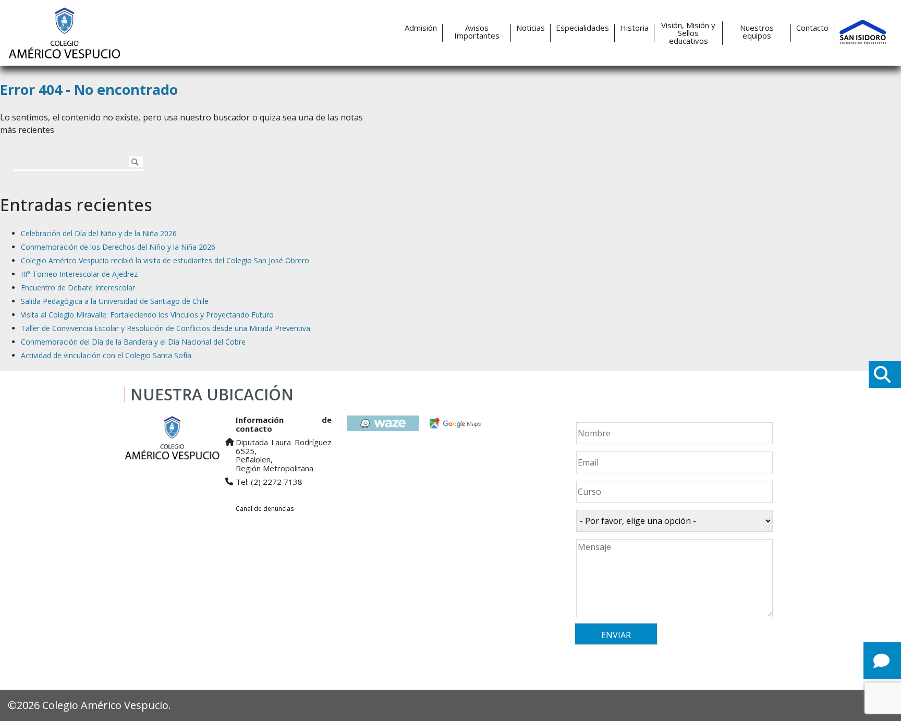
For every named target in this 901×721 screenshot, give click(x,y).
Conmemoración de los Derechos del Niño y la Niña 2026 (118, 247)
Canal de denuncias (265, 508)
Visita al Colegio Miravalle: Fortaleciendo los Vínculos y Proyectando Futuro (147, 315)
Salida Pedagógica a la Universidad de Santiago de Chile (115, 301)
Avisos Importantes (477, 32)
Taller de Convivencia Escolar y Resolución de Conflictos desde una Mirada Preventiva (165, 328)
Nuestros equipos (757, 32)
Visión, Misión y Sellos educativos (688, 33)
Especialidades (582, 28)
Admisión (421, 28)
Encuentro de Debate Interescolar (78, 287)
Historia (634, 28)
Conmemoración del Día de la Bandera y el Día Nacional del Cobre (133, 342)
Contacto (812, 28)
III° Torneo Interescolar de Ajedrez (79, 274)
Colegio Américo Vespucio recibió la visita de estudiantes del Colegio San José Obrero (165, 260)
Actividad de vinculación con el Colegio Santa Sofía (106, 355)
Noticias (530, 28)
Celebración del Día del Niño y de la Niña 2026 (99, 233)
